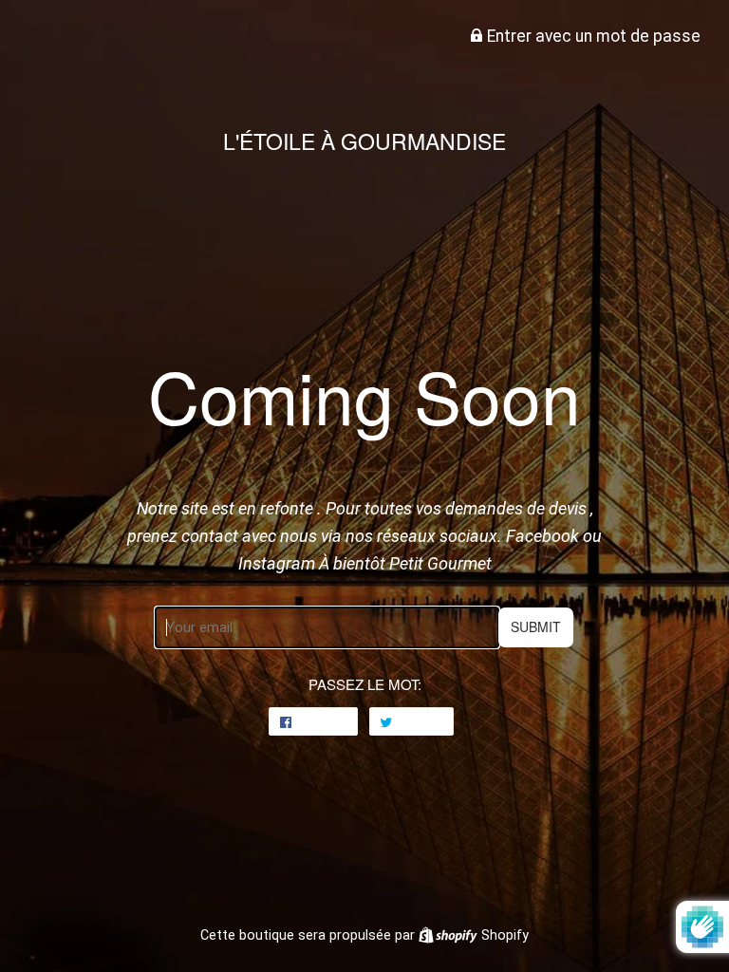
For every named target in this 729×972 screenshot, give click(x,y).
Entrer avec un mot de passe (592, 36)
